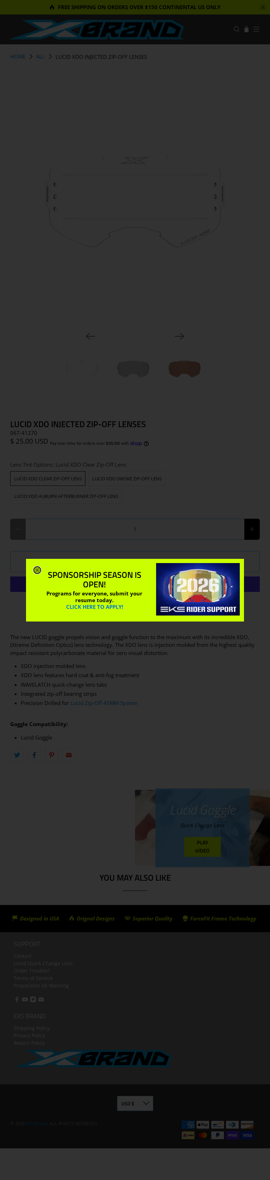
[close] (37, 570)
